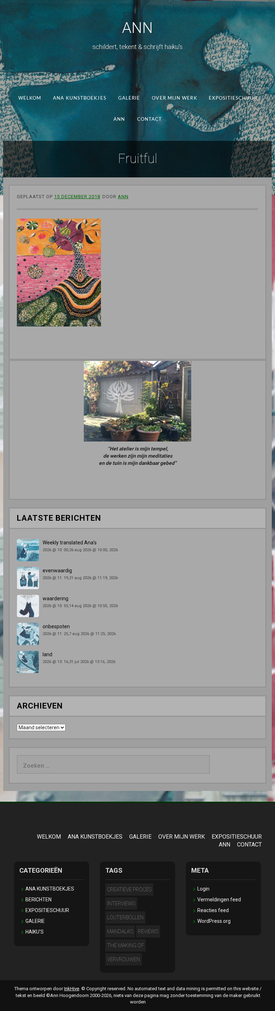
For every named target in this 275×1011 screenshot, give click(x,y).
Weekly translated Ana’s (70, 542)
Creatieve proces (129, 889)
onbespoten (56, 626)
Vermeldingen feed (219, 899)
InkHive (71, 988)
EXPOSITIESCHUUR (233, 98)
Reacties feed (213, 910)
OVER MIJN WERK (174, 98)
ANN (137, 28)
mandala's (120, 931)
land (47, 654)
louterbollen (125, 917)
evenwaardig (57, 570)
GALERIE (129, 98)
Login (203, 889)
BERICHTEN (38, 899)
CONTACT (149, 119)
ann (123, 196)
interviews (121, 903)
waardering (55, 598)
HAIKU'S (34, 932)
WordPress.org (214, 921)
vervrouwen (123, 959)
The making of (125, 945)
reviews (148, 931)
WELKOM (29, 98)
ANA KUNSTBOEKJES (79, 98)
